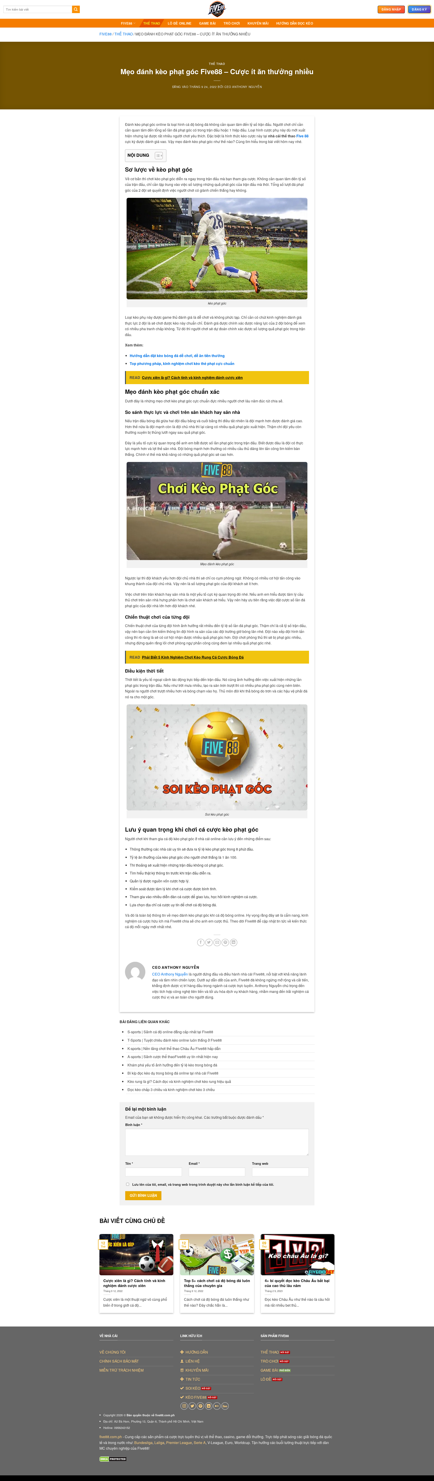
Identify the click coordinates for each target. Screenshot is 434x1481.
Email (194, 1163)
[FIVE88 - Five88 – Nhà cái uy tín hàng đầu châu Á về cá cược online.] (217, 9)
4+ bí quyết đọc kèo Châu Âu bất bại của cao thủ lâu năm (297, 1283)
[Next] (327, 1264)
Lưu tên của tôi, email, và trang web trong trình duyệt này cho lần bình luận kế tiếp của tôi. (203, 1184)
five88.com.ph (110, 1436)
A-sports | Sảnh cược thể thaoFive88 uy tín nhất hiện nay (172, 1056)
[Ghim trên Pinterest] (225, 942)
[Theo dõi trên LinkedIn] (208, 1406)
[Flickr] (217, 1406)
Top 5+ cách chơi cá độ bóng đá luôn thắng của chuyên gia (217, 1283)
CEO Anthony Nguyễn (243, 87)
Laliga (159, 1442)
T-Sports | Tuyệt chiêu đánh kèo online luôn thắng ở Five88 (174, 1040)
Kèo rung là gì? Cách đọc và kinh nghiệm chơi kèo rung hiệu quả (179, 1081)
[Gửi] (76, 9)
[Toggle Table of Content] (156, 155)
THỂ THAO (151, 23)
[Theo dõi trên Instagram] (184, 1406)
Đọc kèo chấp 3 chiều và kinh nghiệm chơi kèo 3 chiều (171, 1089)
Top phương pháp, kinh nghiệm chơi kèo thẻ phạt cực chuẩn (182, 363)
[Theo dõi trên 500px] (225, 1406)
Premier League (179, 1442)
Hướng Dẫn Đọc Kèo (294, 23)
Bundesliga (143, 1442)
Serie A (200, 1442)
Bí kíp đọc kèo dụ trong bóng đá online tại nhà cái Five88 (172, 1073)
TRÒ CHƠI (232, 23)
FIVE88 (126, 23)
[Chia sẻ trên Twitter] (209, 942)
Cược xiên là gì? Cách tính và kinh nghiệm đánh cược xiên (134, 1283)
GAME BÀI (207, 23)
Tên (129, 1163)
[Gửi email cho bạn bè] (217, 942)
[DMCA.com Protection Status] (113, 1458)
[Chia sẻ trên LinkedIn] (233, 942)
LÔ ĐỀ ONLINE (179, 23)
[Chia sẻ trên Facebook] (201, 942)
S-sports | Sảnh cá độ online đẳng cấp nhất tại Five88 (170, 1031)
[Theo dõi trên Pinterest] (200, 1406)
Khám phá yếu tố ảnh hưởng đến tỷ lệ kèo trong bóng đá (172, 1065)
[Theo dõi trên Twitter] (192, 1406)
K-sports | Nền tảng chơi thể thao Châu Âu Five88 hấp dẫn (174, 1048)
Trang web (260, 1163)
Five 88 (302, 135)
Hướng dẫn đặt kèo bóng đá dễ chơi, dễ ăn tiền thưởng (177, 355)
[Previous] (107, 1264)
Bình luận (133, 1124)
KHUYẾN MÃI (258, 23)
